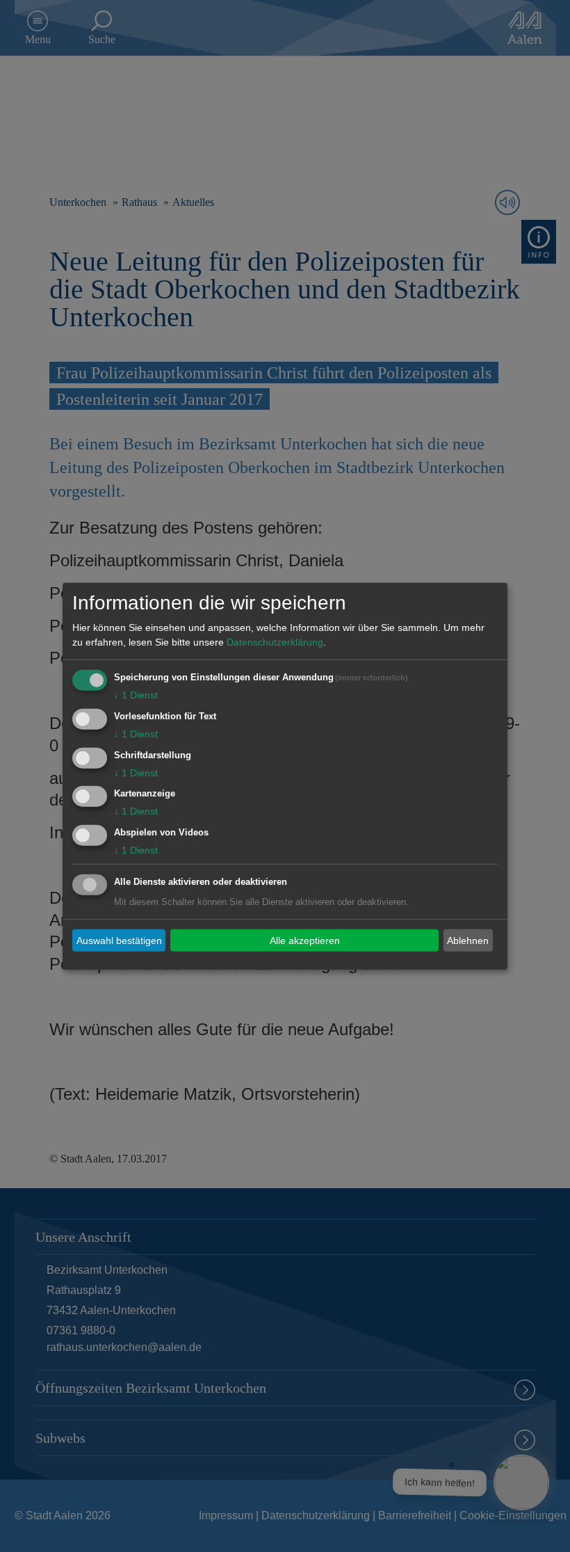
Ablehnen (468, 939)
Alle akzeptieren (305, 939)
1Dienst (136, 695)
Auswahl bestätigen (119, 939)
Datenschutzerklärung (275, 642)
